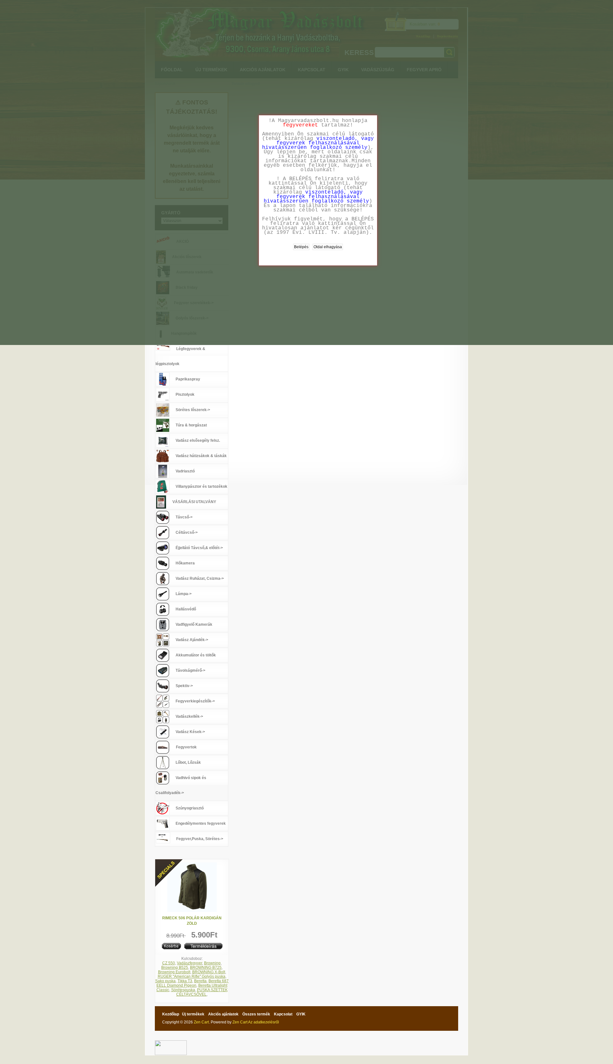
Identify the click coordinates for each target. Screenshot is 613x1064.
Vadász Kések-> (190, 732)
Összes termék (256, 1014)
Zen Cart (201, 1022)
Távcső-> (184, 517)
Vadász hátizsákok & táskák (201, 456)
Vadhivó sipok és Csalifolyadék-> (180, 785)
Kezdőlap (170, 1014)
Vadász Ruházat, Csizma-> (200, 578)
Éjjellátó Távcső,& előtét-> (199, 548)
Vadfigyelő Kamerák (194, 624)
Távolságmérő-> (190, 670)
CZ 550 (168, 963)
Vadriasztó (185, 471)
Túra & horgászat (191, 425)
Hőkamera (185, 563)
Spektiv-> (184, 686)
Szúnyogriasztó (190, 808)
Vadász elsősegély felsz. (198, 440)
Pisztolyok (185, 394)
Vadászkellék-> (189, 716)
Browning (212, 963)
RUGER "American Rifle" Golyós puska (191, 976)
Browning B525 (174, 967)
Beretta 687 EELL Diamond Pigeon (192, 983)
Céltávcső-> (187, 532)
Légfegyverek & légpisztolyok (180, 356)
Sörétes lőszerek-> (193, 410)
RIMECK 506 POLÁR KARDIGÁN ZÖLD (192, 921)
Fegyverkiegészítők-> (195, 701)
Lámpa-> (184, 594)
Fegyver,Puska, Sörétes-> (199, 839)
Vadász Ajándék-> (192, 640)
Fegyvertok (186, 747)
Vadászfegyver (189, 963)
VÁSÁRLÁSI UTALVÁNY (194, 502)
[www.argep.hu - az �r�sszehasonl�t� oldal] (171, 1042)
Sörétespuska (183, 990)
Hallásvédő (186, 609)
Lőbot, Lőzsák (188, 762)
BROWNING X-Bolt (208, 972)
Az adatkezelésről (263, 1022)
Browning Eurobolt (174, 972)
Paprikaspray (188, 379)
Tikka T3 (185, 981)
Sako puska (165, 981)
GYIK (301, 1014)
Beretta (200, 981)
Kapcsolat (283, 1014)
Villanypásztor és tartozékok (201, 486)
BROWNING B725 (206, 967)
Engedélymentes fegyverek (201, 823)
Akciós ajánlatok (223, 1014)
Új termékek (193, 1014)
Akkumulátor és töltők (196, 655)
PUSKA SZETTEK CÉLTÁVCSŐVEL (202, 992)
